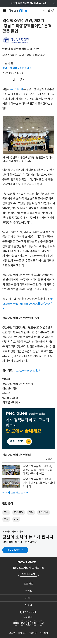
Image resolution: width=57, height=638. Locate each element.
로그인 (12, 632)
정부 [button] (31, 512)
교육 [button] (6, 512)
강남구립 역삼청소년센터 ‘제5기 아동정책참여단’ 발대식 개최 (39, 482)
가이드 (28, 598)
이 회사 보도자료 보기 (15, 492)
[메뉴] (4, 10)
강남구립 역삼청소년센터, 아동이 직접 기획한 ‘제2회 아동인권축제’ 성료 (37, 469)
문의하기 (28, 616)
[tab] (28, 583)
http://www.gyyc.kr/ (27, 370)
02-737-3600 (29, 611)
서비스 (28, 590)
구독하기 (47, 459)
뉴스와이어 (16, 89)
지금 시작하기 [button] (13, 550)
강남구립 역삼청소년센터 (16, 68)
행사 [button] (6, 519)
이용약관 (33, 632)
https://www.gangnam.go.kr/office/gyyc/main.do (28, 303)
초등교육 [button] (18, 512)
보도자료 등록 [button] (28, 573)
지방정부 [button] (43, 512)
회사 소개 (22, 632)
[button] (4, 79)
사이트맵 (44, 632)
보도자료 (28, 583)
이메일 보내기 (11, 402)
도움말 (28, 605)
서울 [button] (16, 519)
